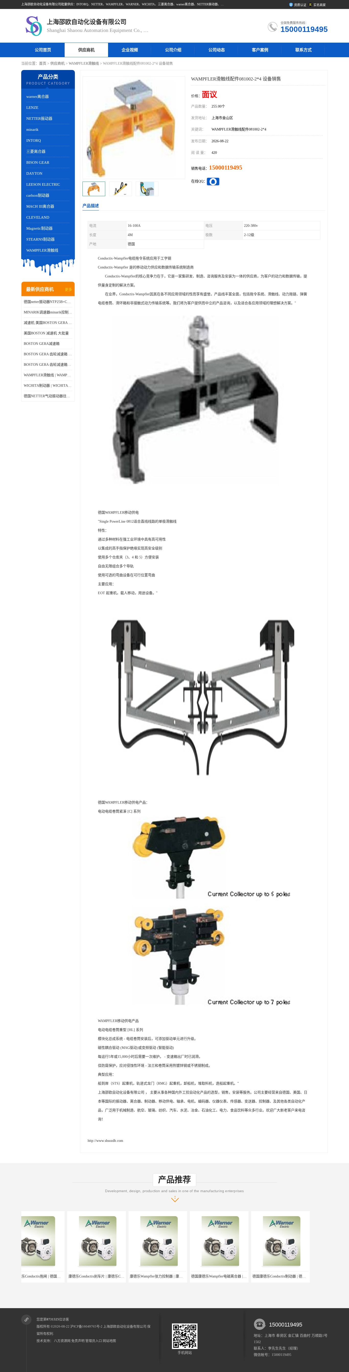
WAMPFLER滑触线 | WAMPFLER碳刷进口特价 (48, 375)
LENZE (32, 107)
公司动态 (216, 50)
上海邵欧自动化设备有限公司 (124, 1326)
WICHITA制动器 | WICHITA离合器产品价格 (48, 386)
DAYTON (34, 173)
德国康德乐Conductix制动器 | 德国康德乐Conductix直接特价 (253, 1276)
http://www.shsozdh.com (105, 1141)
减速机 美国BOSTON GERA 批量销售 (48, 323)
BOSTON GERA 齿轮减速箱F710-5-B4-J (48, 365)
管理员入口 (93, 1341)
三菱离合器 (35, 151)
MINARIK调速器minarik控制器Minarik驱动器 (48, 312)
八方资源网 (62, 1341)
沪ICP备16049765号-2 (86, 1326)
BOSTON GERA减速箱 (42, 344)
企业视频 (130, 50)
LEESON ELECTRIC (43, 184)
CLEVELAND (37, 217)
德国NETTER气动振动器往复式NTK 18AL (48, 396)
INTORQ (33, 140)
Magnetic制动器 (39, 228)
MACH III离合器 (40, 206)
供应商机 (86, 50)
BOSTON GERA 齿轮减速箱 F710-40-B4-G (48, 354)
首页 (42, 63)
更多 (68, 289)
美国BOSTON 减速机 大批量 (46, 333)
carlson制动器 (37, 195)
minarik (32, 129)
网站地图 (109, 1341)
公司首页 (43, 50)
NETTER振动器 (39, 118)
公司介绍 (173, 50)
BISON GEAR (37, 162)
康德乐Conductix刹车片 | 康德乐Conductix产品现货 (61, 1276)
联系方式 (303, 50)
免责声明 (78, 1341)
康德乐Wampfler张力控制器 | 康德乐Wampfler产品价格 (126, 1276)
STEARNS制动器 (40, 239)
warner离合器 (37, 97)
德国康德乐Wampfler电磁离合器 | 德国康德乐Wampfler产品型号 (195, 1276)
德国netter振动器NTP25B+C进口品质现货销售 (48, 302)
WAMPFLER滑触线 (84, 63)
